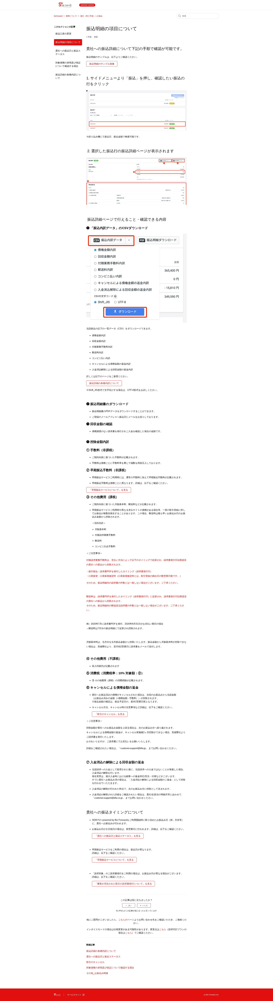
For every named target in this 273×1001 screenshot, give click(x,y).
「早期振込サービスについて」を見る (108, 490)
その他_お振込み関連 (97, 973)
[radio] (128, 905)
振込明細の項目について (67, 42)
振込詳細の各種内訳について (67, 76)
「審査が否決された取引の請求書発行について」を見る (123, 883)
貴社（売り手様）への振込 (91, 16)
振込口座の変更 (63, 33)
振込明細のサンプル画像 (101, 64)
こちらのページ (126, 919)
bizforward (58, 16)
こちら (162, 929)
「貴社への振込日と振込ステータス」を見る (117, 836)
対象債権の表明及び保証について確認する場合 (67, 64)
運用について (71, 16)
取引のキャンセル (95, 962)
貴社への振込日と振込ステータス (67, 52)
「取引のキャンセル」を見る (110, 714)
